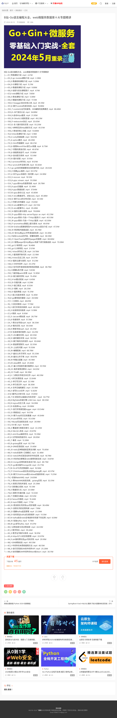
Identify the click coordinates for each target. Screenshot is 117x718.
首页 (16, 3)
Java (45, 637)
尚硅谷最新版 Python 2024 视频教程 (17, 603)
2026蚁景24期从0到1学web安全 (17, 672)
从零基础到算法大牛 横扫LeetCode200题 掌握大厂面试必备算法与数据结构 (95, 672)
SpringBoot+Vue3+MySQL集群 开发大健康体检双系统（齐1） (90, 603)
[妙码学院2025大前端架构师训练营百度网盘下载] (58, 624)
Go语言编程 (8, 586)
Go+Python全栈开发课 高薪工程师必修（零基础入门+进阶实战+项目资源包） (57, 672)
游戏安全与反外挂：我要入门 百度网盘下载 (20, 640)
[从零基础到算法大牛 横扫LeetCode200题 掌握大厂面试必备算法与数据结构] (95, 657)
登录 (9, 689)
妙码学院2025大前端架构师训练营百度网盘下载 (58, 640)
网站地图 (58, 708)
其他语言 (22, 22)
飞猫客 (5, 3)
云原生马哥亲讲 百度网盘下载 (90, 640)
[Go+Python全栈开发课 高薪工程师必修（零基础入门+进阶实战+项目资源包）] (58, 657)
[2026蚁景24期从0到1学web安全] (21, 657)
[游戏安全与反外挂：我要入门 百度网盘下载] (21, 624)
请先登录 (105, 561)
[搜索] (101, 3)
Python (46, 669)
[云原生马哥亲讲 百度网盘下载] (95, 624)
